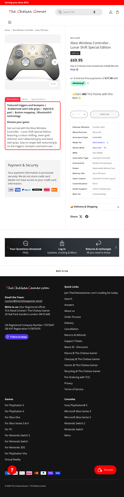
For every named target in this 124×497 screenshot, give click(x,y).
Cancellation (71, 329)
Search (68, 298)
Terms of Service (73, 389)
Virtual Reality (13, 459)
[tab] (12, 99)
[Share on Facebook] (87, 217)
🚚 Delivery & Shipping (83, 206)
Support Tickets (73, 341)
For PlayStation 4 (14, 411)
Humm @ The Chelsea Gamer (81, 365)
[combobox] (79, 12)
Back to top (62, 270)
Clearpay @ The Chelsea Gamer (82, 359)
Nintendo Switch (73, 429)
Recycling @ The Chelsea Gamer (82, 371)
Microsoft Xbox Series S (77, 417)
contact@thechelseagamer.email (23, 301)
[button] (94, 12)
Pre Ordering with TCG (77, 377)
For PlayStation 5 (14, 405)
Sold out (104, 114)
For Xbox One (12, 417)
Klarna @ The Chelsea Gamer (80, 353)
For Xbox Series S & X (17, 423)
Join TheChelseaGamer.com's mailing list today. (91, 292)
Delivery (69, 323)
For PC (8, 429)
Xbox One (97, 147)
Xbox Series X (99, 142)
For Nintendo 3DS (15, 447)
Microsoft (75, 37)
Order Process (72, 317)
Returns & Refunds (75, 335)
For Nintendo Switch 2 (17, 435)
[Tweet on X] (81, 217)
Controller (97, 137)
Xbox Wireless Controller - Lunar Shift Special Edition (31, 30)
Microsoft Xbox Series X (77, 411)
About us (69, 311)
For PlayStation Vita (16, 453)
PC (105, 147)
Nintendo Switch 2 (74, 423)
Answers (69, 305)
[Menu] (9, 22)
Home (7, 30)
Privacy (68, 383)
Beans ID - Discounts (76, 347)
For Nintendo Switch (16, 441)
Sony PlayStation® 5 (75, 405)
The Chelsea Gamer (19, 486)
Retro (67, 435)
